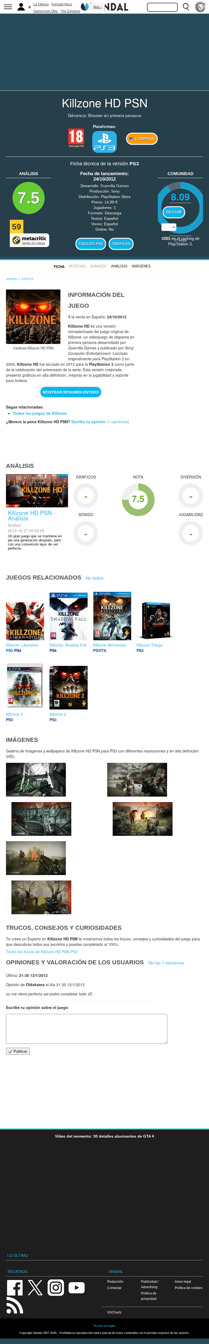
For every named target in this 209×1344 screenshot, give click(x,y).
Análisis (119, 266)
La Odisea (41, 4)
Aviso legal (183, 1281)
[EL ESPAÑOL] (200, 6)
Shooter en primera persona (114, 115)
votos (180, 240)
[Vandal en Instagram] (55, 1287)
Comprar (144, 138)
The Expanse (70, 11)
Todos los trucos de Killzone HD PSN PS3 (42, 951)
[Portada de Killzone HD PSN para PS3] (33, 316)
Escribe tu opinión (88, 421)
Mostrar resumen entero (71, 392)
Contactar (114, 1288)
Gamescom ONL (45, 11)
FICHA (59, 267)
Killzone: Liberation (22, 645)
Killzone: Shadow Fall (68, 645)
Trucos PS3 (91, 244)
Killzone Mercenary (109, 645)
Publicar (20, 1051)
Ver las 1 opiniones (166, 962)
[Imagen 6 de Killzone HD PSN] (41, 819)
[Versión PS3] (104, 142)
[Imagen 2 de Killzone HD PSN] (41, 897)
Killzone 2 (58, 714)
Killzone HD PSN (104, 102)
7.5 (28, 198)
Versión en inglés (104, 1325)
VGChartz (114, 1312)
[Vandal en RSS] (14, 1304)
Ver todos (94, 578)
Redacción (115, 1281)
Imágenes (141, 266)
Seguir (174, 212)
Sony (115, 191)
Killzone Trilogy (149, 645)
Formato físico (61, 4)
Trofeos (121, 244)
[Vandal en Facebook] (14, 1287)
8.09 (180, 196)
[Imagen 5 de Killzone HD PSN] (137, 780)
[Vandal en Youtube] (76, 1287)
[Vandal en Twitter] (35, 1287)
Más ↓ (97, 7)
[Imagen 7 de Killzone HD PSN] (36, 780)
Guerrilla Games (114, 186)
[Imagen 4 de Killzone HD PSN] (143, 819)
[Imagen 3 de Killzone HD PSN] (36, 858)
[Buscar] (186, 7)
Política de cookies (188, 1288)
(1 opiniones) (117, 421)
